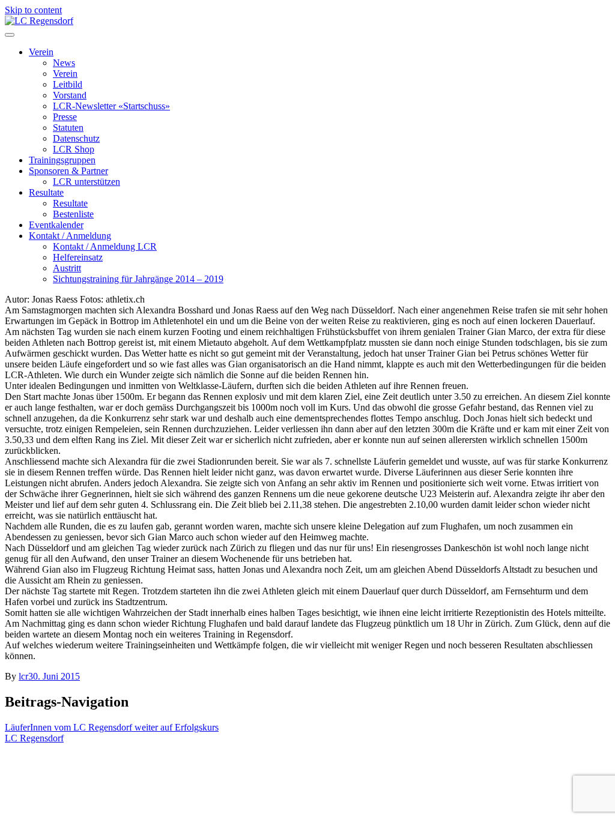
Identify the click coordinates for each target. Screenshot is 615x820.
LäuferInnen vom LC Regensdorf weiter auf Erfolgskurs (112, 727)
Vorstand (69, 95)
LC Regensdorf (34, 738)
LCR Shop (73, 149)
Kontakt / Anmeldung (70, 236)
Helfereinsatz (78, 257)
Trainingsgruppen (62, 160)
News (64, 63)
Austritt (67, 268)
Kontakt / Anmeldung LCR (105, 246)
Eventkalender (56, 225)
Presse (65, 117)
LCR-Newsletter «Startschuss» (111, 106)
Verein (41, 52)
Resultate (46, 192)
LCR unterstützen (86, 181)
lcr (23, 676)
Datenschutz (76, 138)
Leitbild (67, 84)
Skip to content (33, 10)
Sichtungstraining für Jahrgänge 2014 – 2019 (138, 279)
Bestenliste (73, 214)
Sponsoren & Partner (68, 171)
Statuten (68, 127)
